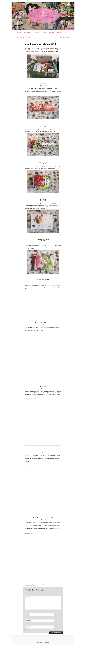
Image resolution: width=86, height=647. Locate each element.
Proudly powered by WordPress (43, 642)
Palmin (49, 584)
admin (29, 37)
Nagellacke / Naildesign (48, 32)
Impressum (43, 638)
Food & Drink (59, 32)
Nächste (68, 37)
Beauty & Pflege (27, 32)
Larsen (42, 584)
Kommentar (27, 597)
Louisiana (45, 584)
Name (27, 614)
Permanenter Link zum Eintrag (30, 585)
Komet (39, 584)
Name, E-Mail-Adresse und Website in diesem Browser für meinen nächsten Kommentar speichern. (43, 629)
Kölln (37, 584)
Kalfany (34, 584)
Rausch (51, 584)
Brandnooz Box (40, 583)
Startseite (19, 32)
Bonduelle (26, 584)
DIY (66, 32)
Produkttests (37, 32)
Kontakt (43, 639)
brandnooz (30, 584)
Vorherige (62, 37)
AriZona (57, 583)
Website (26, 626)
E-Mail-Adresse (28, 621)
